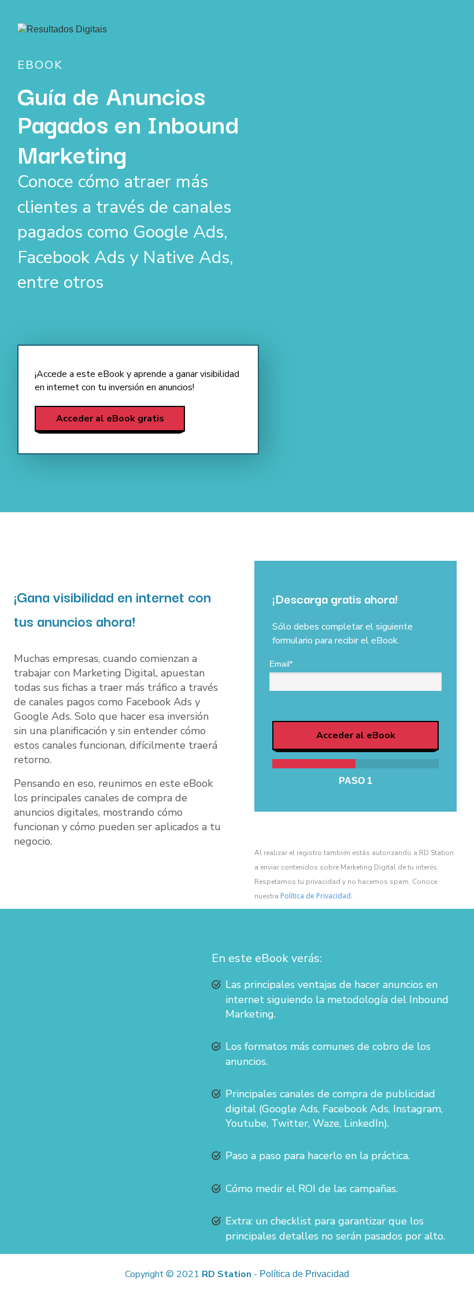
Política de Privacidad (304, 1274)
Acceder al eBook (355, 735)
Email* (280, 663)
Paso (355, 781)
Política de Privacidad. (316, 896)
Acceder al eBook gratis (110, 418)
